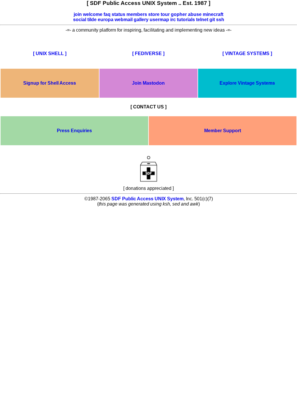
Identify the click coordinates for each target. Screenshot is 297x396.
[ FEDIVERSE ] (148, 53)
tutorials (186, 19)
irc (173, 19)
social (79, 19)
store (154, 14)
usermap (159, 19)
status (118, 14)
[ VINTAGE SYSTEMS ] (247, 53)
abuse (195, 14)
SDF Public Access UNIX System (147, 198)
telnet (202, 19)
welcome (92, 14)
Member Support (222, 130)
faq (107, 14)
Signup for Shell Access (49, 83)
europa (105, 19)
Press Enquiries (74, 130)
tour (165, 14)
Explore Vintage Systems (247, 83)
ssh (220, 19)
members (136, 14)
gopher (179, 14)
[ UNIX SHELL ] (49, 53)
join (78, 14)
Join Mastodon (148, 83)
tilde (92, 19)
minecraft (213, 14)
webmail (124, 19)
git (212, 19)
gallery (141, 19)
